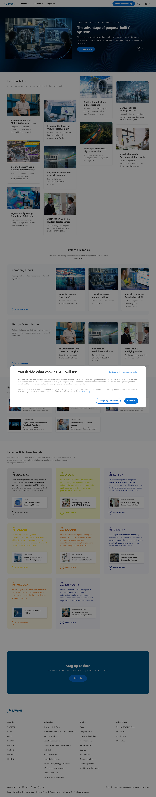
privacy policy (84, 392)
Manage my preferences (108, 401)
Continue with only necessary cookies (123, 372)
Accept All (131, 401)
